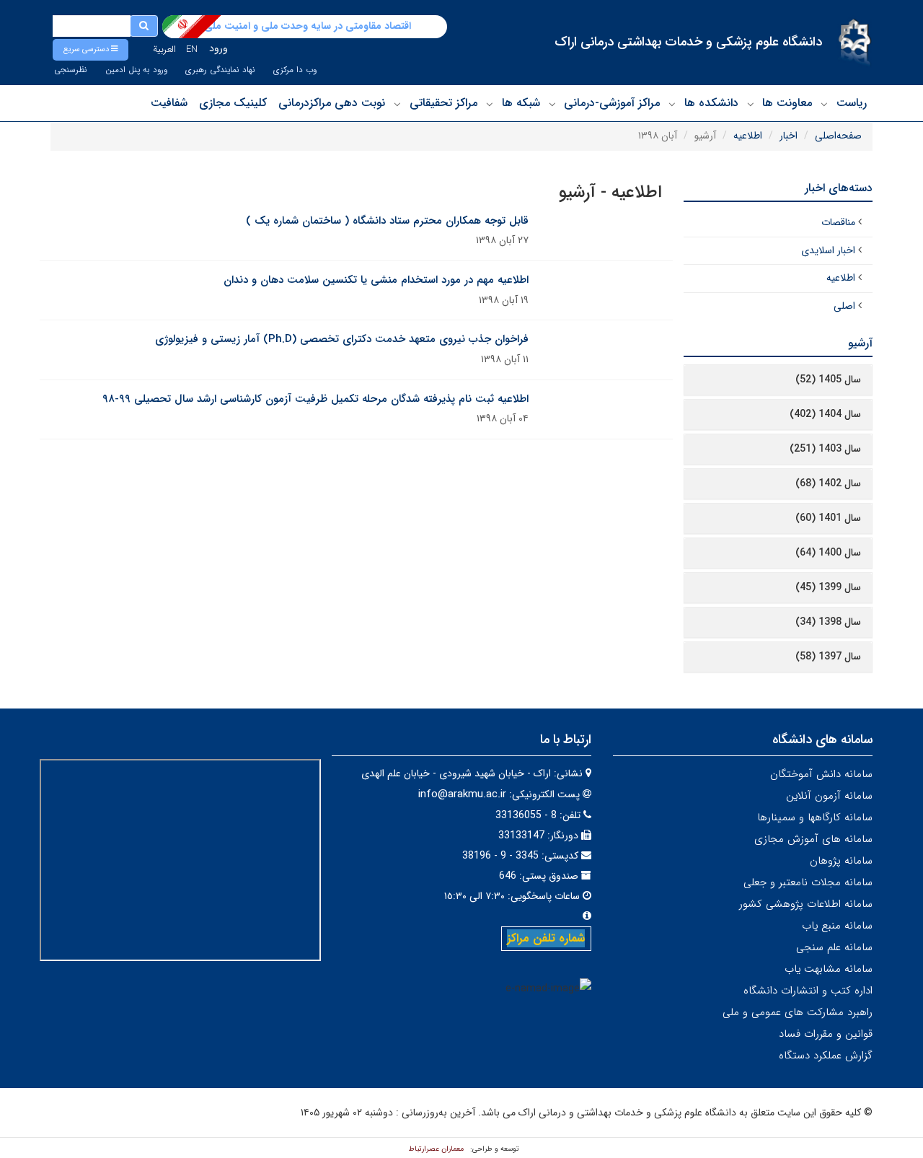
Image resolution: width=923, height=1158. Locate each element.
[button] (90, 50)
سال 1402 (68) (828, 483)
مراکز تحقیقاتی (443, 103)
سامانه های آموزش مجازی (813, 839)
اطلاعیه (747, 136)
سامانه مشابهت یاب (829, 969)
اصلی (844, 306)
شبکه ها (521, 103)
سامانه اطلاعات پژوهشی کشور (806, 904)
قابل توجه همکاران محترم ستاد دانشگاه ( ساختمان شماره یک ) (387, 220)
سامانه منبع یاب (837, 925)
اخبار (789, 136)
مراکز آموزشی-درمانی (612, 103)
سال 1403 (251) (825, 449)
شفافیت (169, 103)
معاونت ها (787, 103)
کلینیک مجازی (233, 103)
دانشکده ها (711, 103)
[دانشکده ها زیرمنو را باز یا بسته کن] (672, 104)
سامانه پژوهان (841, 860)
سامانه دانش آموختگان (821, 774)
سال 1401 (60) (828, 518)
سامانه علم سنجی (834, 947)
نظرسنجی (70, 69)
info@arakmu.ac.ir (462, 794)
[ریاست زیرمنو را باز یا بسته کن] (824, 104)
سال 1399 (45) (828, 587)
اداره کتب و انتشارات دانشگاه (808, 990)
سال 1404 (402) (825, 414)
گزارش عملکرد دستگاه (826, 1055)
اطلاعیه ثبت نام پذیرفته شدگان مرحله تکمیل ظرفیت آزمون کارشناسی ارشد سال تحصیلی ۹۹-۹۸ (315, 399)
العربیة (164, 49)
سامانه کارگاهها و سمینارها (815, 817)
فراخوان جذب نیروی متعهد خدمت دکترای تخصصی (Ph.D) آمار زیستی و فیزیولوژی (342, 339)
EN (192, 49)
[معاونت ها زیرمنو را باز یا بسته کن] (750, 104)
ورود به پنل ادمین (136, 69)
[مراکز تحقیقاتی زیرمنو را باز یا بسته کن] (397, 104)
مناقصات (838, 222)
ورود (218, 48)
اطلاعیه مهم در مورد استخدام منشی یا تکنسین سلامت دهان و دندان (376, 280)
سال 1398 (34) (828, 622)
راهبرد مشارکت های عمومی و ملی (798, 1012)
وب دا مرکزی (295, 69)
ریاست (851, 103)
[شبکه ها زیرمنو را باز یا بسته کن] (489, 104)
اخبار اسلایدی (828, 250)
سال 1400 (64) (828, 553)
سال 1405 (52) (828, 379)
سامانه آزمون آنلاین (829, 795)
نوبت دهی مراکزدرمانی (331, 103)
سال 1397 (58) (828, 656)
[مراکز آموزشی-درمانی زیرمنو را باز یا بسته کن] (552, 104)
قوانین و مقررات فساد (826, 1034)
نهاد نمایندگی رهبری (220, 69)
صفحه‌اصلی (838, 136)
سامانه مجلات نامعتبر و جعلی (808, 882)
